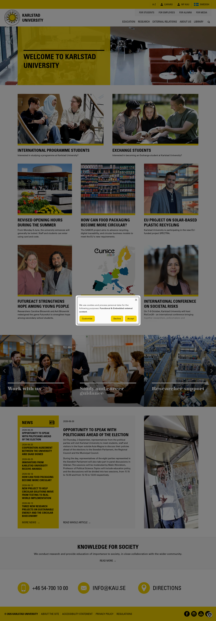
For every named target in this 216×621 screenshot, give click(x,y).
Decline (117, 318)
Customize (87, 318)
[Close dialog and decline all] (136, 299)
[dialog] (108, 310)
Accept (130, 318)
